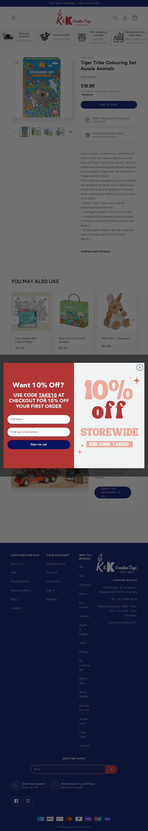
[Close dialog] (140, 367)
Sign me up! (39, 444)
